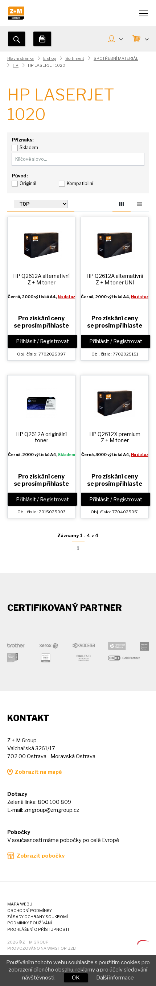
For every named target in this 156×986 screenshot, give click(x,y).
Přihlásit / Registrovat (42, 341)
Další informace (115, 977)
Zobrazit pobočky (40, 856)
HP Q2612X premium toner (114, 437)
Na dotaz (66, 297)
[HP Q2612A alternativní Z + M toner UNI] (114, 244)
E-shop (49, 58)
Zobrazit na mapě (38, 772)
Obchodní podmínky (29, 910)
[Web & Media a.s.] (143, 943)
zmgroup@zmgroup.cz (51, 810)
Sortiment (74, 58)
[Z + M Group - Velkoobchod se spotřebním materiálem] (16, 18)
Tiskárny (42, 39)
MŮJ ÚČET (115, 39)
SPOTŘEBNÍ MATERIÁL (116, 58)
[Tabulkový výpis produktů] (140, 203)
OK (75, 977)
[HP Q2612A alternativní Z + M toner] (41, 244)
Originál (28, 183)
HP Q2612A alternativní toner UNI (114, 279)
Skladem (29, 147)
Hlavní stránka (20, 58)
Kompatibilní (80, 183)
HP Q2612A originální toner (41, 437)
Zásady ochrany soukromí (37, 917)
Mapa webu (19, 904)
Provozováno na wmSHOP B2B (41, 948)
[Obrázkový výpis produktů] (121, 205)
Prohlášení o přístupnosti (38, 929)
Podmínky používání (29, 923)
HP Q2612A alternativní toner (41, 279)
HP (16, 65)
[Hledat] (16, 39)
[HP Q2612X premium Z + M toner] (114, 402)
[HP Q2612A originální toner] (41, 402)
